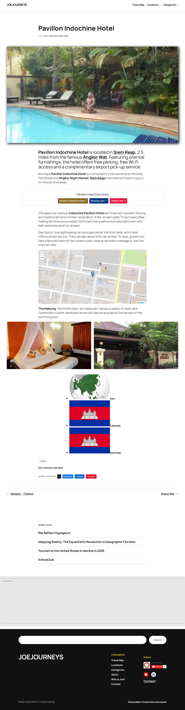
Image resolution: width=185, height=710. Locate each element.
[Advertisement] (92, 603)
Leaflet (141, 302)
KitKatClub (46, 559)
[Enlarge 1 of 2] (87, 325)
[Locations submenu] (160, 5)
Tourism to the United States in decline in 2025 (71, 551)
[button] (92, 274)
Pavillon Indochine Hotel (71, 200)
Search (158, 639)
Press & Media (134, 702)
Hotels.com (117, 200)
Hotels (42, 461)
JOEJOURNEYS (17, 5)
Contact (150, 681)
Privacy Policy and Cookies (154, 702)
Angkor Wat (95, 157)
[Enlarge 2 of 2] (174, 325)
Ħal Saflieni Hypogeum (54, 533)
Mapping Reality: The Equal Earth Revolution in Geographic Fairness (86, 542)
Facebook (68, 476)
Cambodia (53, 35)
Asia (46, 35)
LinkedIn (79, 476)
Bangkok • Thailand (22, 493)
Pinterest (91, 476)
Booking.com (98, 200)
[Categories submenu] (177, 5)
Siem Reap (63, 35)
